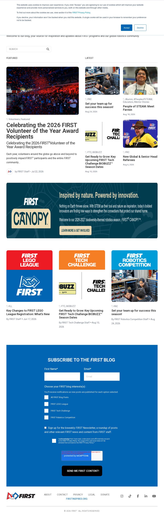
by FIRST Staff (22, 171)
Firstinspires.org (76, 498)
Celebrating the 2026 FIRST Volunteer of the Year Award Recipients (42, 131)
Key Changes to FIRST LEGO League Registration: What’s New (28, 312)
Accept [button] (127, 27)
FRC (90, 99)
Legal (91, 494)
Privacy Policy (81, 12)
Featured (25, 119)
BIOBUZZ (97, 152)
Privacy (78, 494)
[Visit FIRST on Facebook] (138, 495)
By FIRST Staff (13, 319)
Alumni (129, 99)
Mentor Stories (141, 102)
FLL (10, 306)
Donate (105, 494)
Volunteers (14, 119)
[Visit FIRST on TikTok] (130, 495)
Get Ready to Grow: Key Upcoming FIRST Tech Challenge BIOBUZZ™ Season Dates (100, 162)
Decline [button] (140, 27)
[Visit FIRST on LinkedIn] (146, 495)
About (48, 494)
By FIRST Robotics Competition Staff (130, 319)
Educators (128, 102)
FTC (90, 152)
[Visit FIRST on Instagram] (122, 495)
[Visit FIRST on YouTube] (154, 495)
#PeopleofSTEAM (143, 99)
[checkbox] (82, 407)
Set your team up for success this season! (99, 105)
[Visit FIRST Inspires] (20, 496)
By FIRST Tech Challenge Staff (74, 322)
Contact (62, 494)
